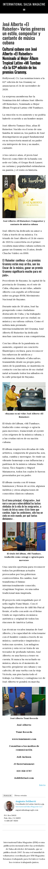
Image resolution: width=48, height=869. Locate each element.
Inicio (42, 785)
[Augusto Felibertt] (9, 810)
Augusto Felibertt (25, 801)
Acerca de (7, 795)
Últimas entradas (20, 795)
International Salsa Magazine (24, 4)
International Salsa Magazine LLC (29, 807)
